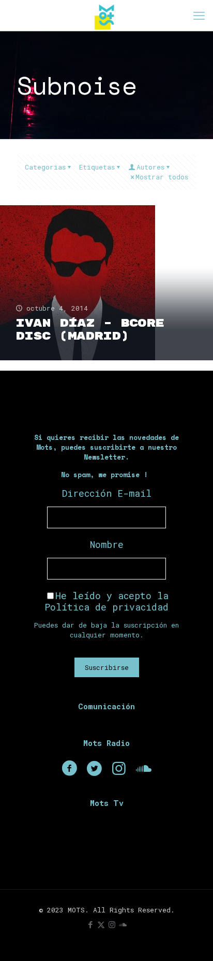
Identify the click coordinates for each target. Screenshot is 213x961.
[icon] (123, 924)
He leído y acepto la (106, 601)
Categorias (45, 167)
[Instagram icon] (112, 924)
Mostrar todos (161, 176)
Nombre (107, 544)
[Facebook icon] (90, 924)
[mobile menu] (199, 15)
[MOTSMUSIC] (106, 15)
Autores (150, 167)
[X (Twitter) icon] (101, 924)
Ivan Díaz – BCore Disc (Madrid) (90, 330)
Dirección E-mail (106, 493)
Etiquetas (97, 167)
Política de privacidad (106, 607)
